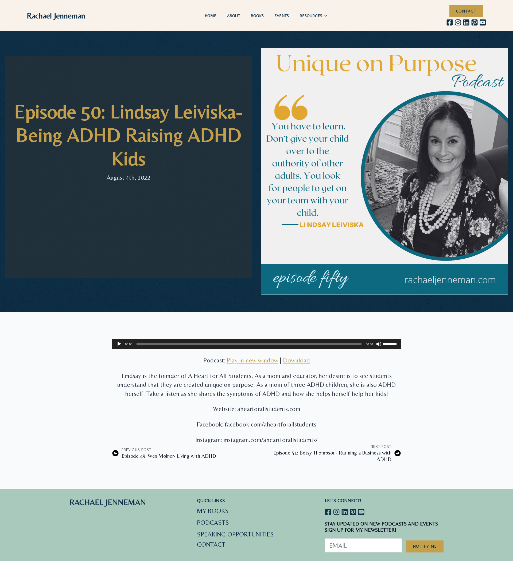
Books (257, 15)
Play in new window (252, 360)
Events (281, 15)
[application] (256, 344)
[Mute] (379, 344)
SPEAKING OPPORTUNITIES (235, 534)
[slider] (390, 343)
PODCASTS (213, 522)
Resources (311, 15)
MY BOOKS (213, 510)
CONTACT (211, 544)
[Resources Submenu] (327, 15)
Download (296, 360)
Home (210, 15)
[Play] (119, 344)
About (233, 15)
